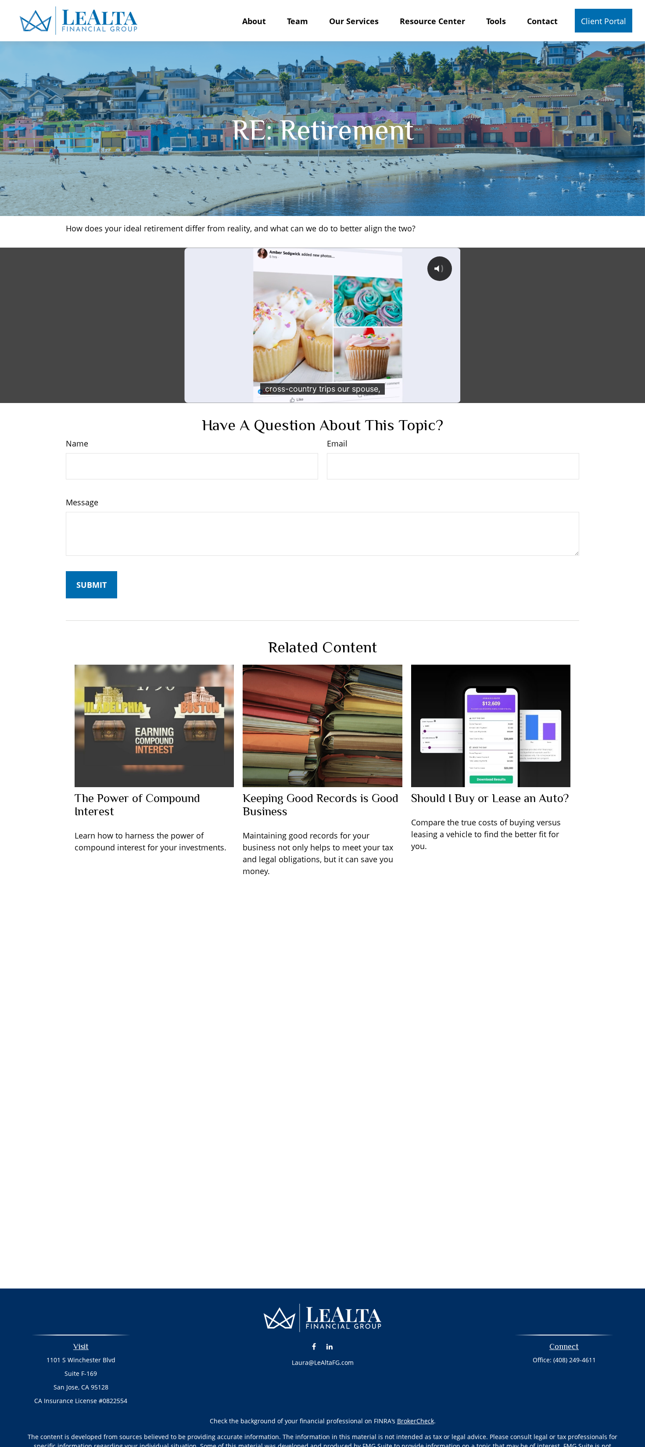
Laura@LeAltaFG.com (323, 1362)
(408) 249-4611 (574, 1360)
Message (82, 502)
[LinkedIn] (329, 1346)
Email (337, 443)
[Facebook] (314, 1346)
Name (77, 443)
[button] (254, 20)
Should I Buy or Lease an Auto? (490, 798)
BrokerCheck (415, 1421)
